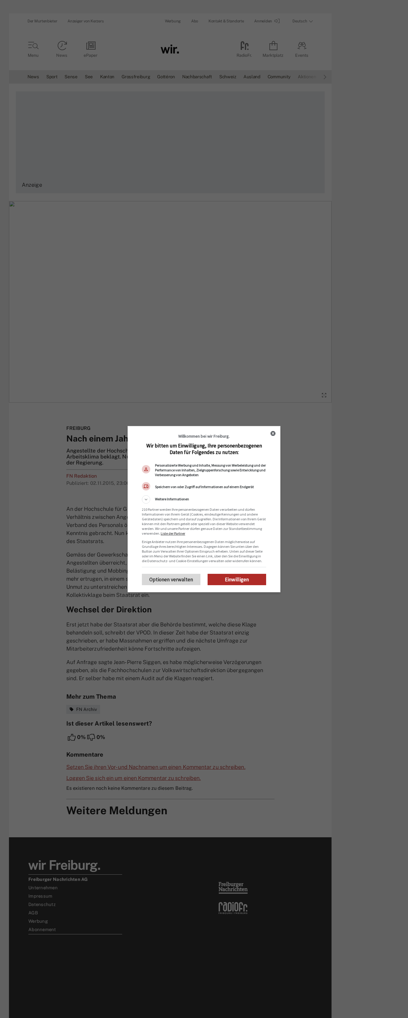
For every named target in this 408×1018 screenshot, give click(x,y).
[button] (204, 499)
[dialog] (204, 509)
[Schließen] (273, 433)
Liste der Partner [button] (173, 533)
